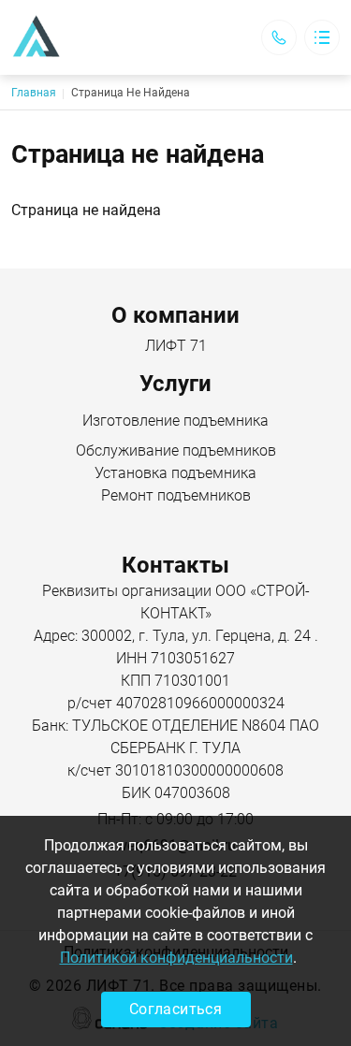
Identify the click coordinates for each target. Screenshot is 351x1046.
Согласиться (175, 1009)
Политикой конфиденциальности (176, 957)
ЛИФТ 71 (176, 346)
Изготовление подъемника (175, 420)
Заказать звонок (279, 37)
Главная (33, 92)
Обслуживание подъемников (176, 450)
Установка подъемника (175, 473)
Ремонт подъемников (176, 495)
